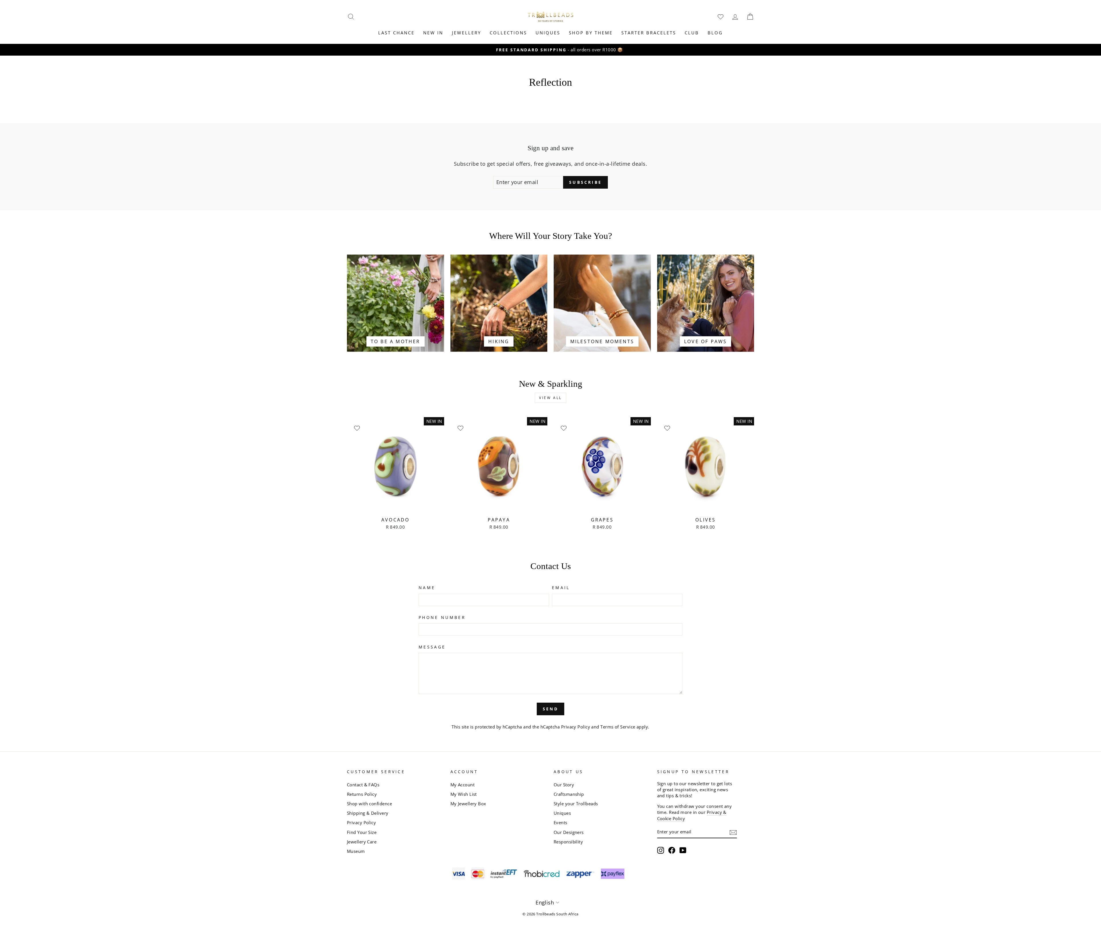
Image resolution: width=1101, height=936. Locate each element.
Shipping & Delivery (368, 813)
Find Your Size (361, 832)
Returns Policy (362, 794)
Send (550, 709)
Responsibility (568, 842)
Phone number (442, 617)
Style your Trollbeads (576, 803)
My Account (462, 785)
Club (692, 33)
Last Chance (396, 33)
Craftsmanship (569, 794)
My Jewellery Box (468, 803)
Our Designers (569, 832)
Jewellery (466, 33)
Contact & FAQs (363, 785)
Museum (356, 851)
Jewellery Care (361, 842)
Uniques (548, 33)
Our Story (564, 785)
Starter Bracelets (648, 33)
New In (433, 33)
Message (432, 647)
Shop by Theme (591, 33)
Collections (508, 33)
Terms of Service (617, 727)
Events (560, 822)
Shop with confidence (369, 803)
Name (427, 587)
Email (561, 587)
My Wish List (463, 794)
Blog (715, 33)
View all (550, 397)
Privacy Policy (575, 727)
